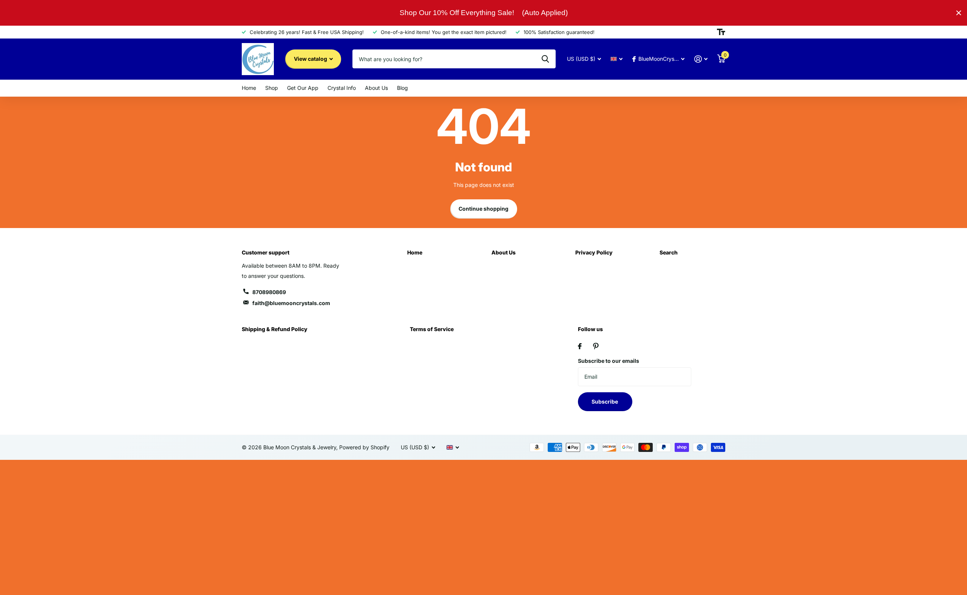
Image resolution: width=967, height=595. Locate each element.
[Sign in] (701, 59)
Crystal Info (341, 88)
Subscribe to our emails (608, 361)
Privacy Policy (594, 252)
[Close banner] (958, 12)
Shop (271, 88)
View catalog (311, 58)
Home (249, 88)
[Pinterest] (596, 346)
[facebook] (580, 346)
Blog (402, 88)
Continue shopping (483, 208)
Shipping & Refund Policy (274, 329)
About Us (376, 88)
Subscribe (605, 401)
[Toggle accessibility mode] (721, 32)
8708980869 (269, 292)
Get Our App (302, 88)
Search (669, 252)
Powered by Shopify (364, 447)
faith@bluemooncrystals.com (291, 303)
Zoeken (545, 58)
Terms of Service (432, 329)
